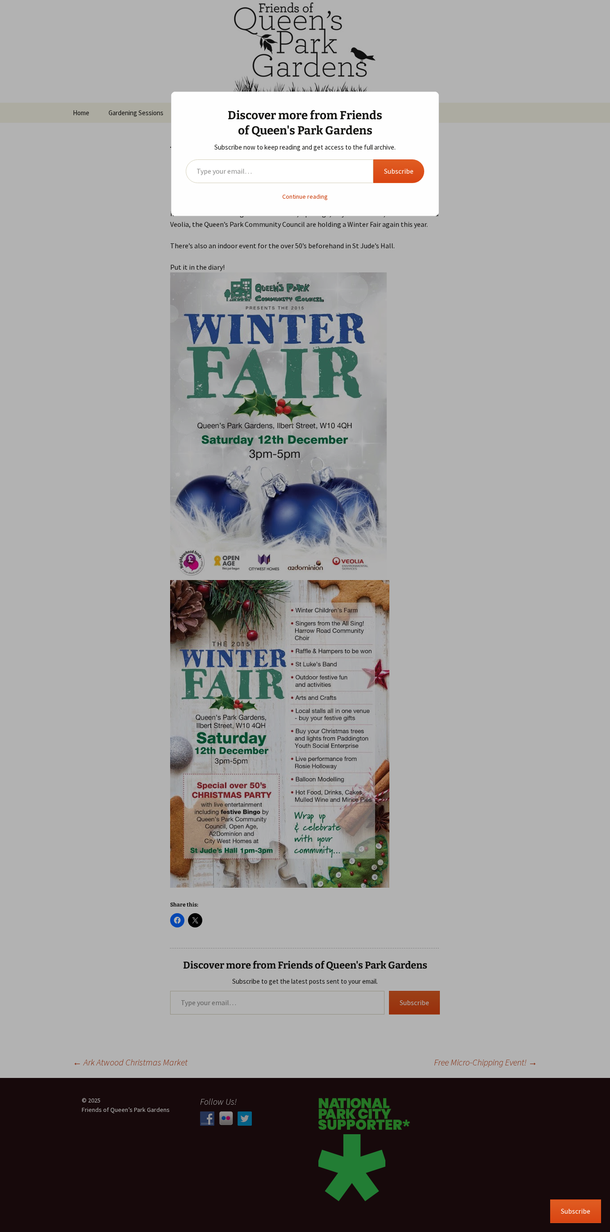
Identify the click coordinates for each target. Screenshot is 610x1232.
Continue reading (305, 196)
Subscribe (399, 171)
